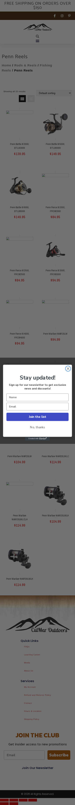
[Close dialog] (68, 368)
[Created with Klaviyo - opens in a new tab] (37, 438)
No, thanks (37, 427)
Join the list (37, 417)
